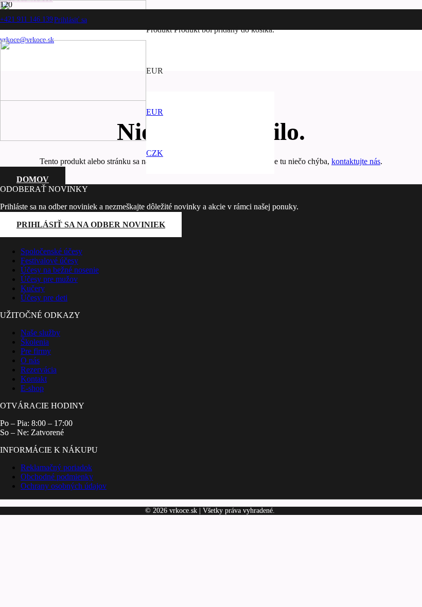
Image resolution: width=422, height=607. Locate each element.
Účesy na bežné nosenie (60, 269)
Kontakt (34, 378)
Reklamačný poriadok (56, 467)
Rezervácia (39, 369)
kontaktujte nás (355, 161)
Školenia (35, 341)
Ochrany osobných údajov (64, 485)
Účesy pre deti (44, 297)
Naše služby (40, 332)
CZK (154, 153)
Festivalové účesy (49, 260)
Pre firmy (36, 351)
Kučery (33, 288)
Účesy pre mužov (49, 279)
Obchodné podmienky (57, 476)
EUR (154, 112)
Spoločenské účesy (51, 251)
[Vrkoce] (73, 138)
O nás (30, 360)
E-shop (32, 388)
